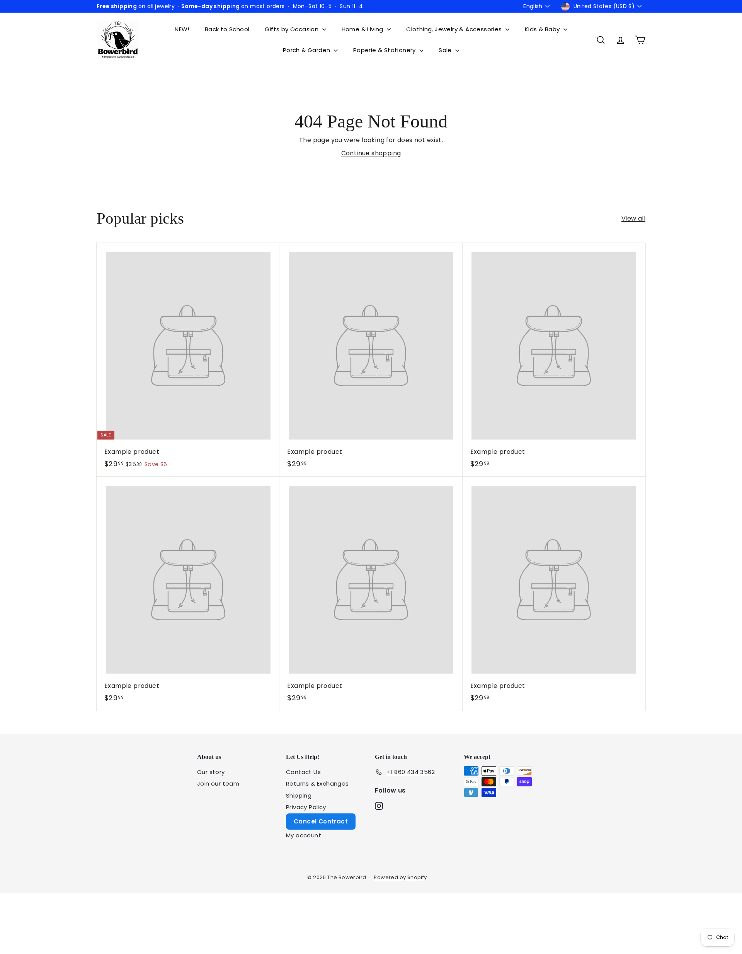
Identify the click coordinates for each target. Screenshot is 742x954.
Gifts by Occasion (292, 29)
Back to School (227, 29)
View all (633, 218)
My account (303, 835)
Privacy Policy (306, 807)
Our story (211, 772)
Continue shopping (371, 153)
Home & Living (363, 29)
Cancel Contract (321, 821)
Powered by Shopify (400, 877)
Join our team (218, 783)
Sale (446, 50)
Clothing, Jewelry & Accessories (455, 29)
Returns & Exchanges (317, 783)
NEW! (182, 29)
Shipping (298, 795)
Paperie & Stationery (385, 50)
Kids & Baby (543, 29)
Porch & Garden (307, 50)
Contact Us (303, 772)
